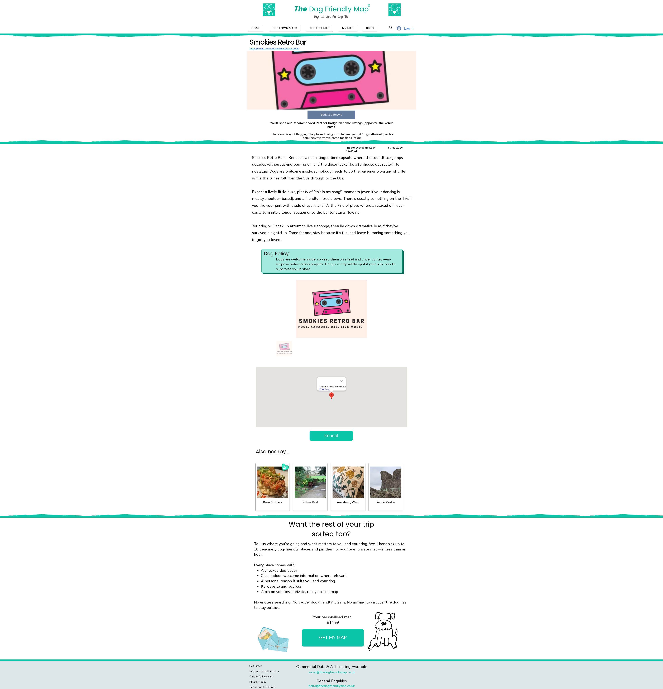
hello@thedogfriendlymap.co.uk (332, 686)
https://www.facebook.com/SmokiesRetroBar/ (274, 48)
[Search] (390, 27)
